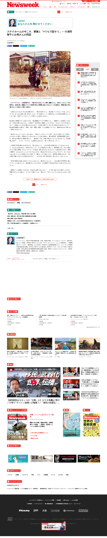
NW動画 (46, 474)
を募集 (85, 488)
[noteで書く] (31, 46)
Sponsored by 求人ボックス (93, 327)
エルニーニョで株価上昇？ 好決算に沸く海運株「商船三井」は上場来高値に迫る (88, 109)
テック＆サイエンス (63, 6)
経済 (50, 6)
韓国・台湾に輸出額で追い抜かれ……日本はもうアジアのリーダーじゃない (88, 93)
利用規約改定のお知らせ (13, 485)
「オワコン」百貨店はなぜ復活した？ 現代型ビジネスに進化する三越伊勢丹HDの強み (88, 154)
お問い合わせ (66, 500)
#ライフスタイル (33, 12)
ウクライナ (25, 474)
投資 (67, 474)
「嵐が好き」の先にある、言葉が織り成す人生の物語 (21, 213)
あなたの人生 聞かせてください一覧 (18, 258)
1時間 (80, 69)
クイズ (53, 474)
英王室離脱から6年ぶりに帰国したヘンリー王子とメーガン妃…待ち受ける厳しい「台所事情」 (89, 145)
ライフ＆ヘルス (81, 6)
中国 (32, 474)
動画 (89, 3)
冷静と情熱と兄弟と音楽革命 (14, 218)
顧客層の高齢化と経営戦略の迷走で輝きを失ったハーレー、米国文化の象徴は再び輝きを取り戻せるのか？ (88, 74)
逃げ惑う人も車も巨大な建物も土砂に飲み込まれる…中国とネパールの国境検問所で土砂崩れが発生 (88, 117)
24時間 (87, 69)
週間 (95, 69)
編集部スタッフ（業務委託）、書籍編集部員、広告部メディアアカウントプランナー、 (46, 488)
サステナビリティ (96, 6)
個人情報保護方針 (49, 503)
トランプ (9, 474)
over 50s (60, 474)
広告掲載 (59, 500)
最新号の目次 (34, 438)
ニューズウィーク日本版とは (36, 500)
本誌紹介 (85, 1)
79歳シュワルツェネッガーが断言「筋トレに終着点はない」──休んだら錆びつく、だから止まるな (89, 127)
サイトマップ (77, 503)
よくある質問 (75, 500)
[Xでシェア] (16, 46)
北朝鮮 (17, 474)
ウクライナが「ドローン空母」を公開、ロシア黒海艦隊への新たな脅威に (88, 101)
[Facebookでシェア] (9, 46)
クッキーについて (38, 503)
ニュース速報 (83, 3)
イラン (38, 474)
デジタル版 (34, 435)
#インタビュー (20, 12)
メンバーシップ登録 (49, 500)
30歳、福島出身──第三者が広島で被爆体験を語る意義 (21, 216)
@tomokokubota (24, 253)
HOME (8, 258)
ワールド (45, 6)
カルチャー (72, 6)
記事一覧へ (11, 228)
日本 (55, 6)
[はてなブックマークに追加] (23, 46)
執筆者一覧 (75, 3)
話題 (88, 6)
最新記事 (69, 3)
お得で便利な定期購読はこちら (39, 432)
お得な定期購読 (94, 1)
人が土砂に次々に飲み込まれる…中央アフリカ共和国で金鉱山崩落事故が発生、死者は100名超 (89, 84)
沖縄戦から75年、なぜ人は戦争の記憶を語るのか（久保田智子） (24, 221)
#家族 (26, 12)
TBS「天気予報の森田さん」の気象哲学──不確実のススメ (22, 223)
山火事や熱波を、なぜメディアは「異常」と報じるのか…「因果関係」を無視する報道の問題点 (88, 136)
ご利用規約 (29, 503)
